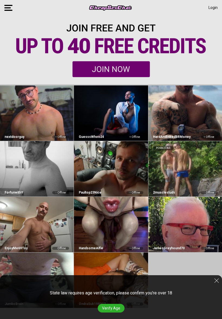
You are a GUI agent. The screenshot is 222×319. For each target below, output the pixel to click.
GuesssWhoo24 (91, 137)
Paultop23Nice (90, 192)
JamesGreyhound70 (169, 248)
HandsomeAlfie (91, 248)
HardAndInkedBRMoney (172, 137)
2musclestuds (164, 192)
